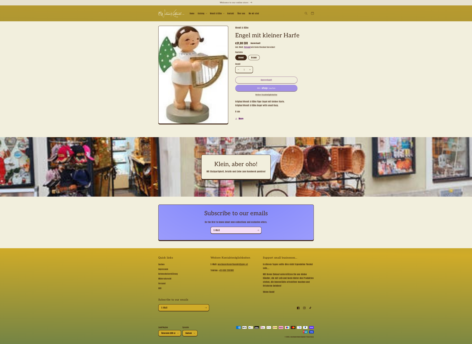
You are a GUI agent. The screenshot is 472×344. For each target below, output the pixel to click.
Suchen (161, 264)
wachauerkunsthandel (298, 337)
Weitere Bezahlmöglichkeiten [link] (266, 95)
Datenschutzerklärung (168, 273)
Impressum (163, 269)
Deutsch (188, 333)
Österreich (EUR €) (168, 333)
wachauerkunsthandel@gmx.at (233, 264)
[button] (202, 13)
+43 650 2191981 (226, 270)
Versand (247, 47)
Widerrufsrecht (165, 278)
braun (254, 57)
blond (241, 57)
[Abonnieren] (258, 230)
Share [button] (241, 118)
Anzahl (237, 64)
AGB (160, 288)
